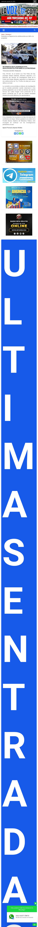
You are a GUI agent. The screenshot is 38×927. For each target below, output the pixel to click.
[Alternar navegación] (3, 30)
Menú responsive (35, 1)
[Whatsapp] (20, 133)
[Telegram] (22, 133)
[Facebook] (15, 133)
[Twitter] (18, 133)
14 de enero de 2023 (8, 70)
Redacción (18, 70)
